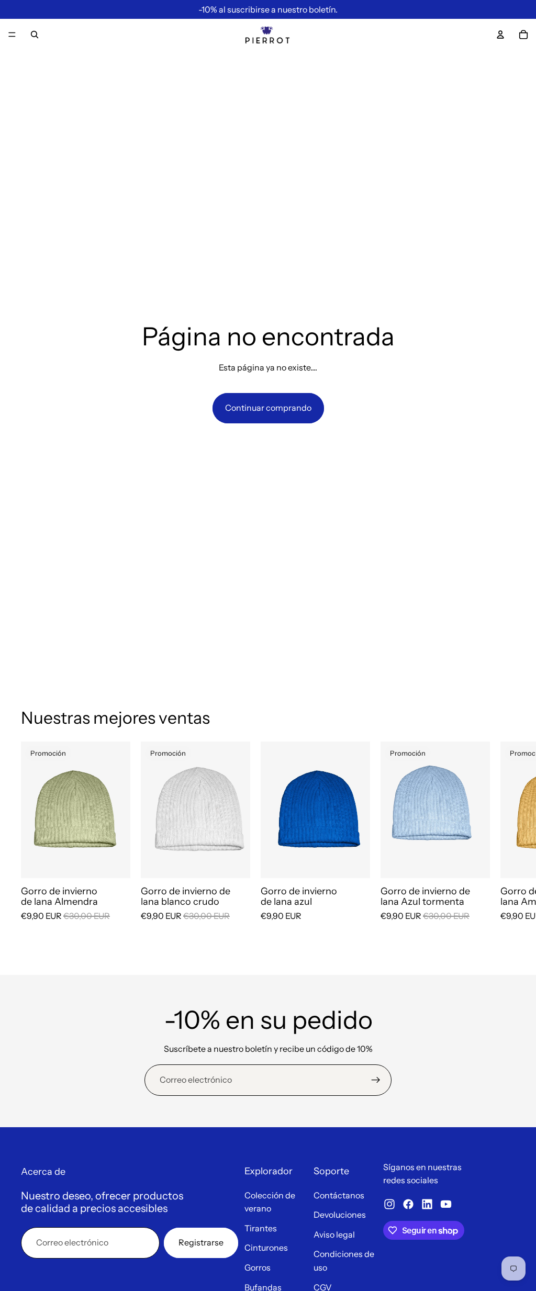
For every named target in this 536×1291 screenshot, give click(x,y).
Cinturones (266, 1247)
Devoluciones (340, 1214)
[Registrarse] (376, 1080)
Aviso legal (334, 1234)
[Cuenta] (500, 34)
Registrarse (201, 1242)
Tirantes (260, 1228)
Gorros (257, 1267)
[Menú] (12, 35)
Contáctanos (339, 1195)
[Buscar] (34, 34)
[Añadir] (114, 861)
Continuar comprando (268, 407)
